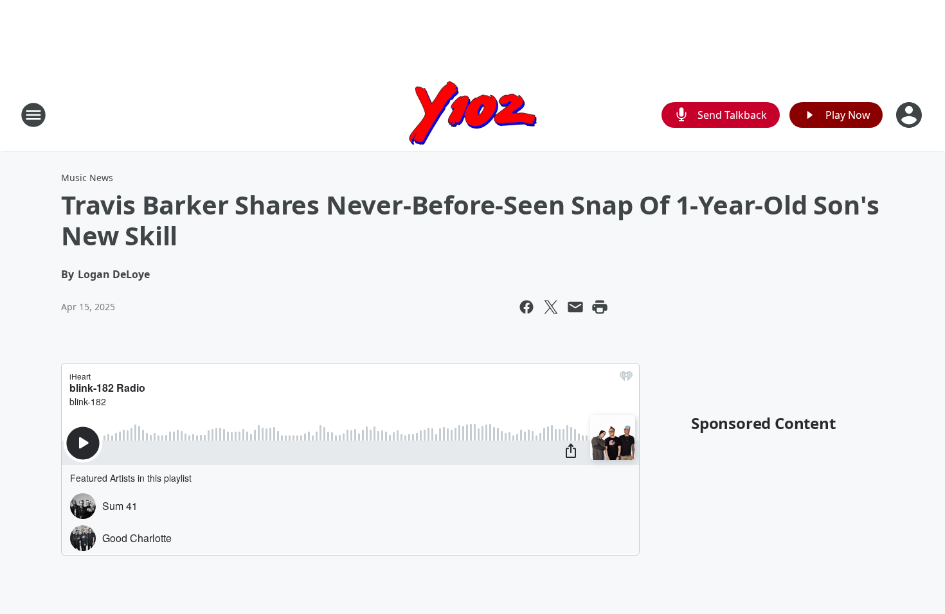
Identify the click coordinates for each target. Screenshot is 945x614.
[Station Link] (473, 114)
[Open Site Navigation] (33, 115)
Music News (87, 177)
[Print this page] (600, 307)
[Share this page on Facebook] (527, 307)
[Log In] (910, 115)
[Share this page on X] (551, 307)
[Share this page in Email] (575, 307)
